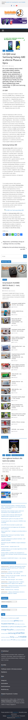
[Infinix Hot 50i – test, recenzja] (5, 375)
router (6, 633)
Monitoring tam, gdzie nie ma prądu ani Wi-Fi (12, 518)
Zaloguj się (3, 680)
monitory (23, 624)
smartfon (20, 633)
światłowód (23, 640)
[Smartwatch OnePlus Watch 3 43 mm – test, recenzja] (5, 331)
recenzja (3, 633)
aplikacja (14, 618)
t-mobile (22, 636)
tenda (8, 639)
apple (17, 618)
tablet (2, 640)
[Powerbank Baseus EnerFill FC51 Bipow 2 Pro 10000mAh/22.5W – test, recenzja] (5, 357)
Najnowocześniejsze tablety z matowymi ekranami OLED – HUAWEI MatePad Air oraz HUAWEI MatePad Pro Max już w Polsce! (13, 507)
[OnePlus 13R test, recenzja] (5, 423)
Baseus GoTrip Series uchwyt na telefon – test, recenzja (19, 414)
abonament (5, 618)
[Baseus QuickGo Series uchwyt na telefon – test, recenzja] (5, 407)
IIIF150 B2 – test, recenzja (18, 429)
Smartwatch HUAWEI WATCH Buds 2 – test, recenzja (11, 285)
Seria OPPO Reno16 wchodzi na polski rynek (11, 525)
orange (4, 629)
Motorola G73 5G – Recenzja (12, 589)
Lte (20, 624)
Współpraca (4, 672)
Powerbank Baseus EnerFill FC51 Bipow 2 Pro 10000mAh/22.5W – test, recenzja (18, 356)
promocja (22, 629)
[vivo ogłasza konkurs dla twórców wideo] (14, 446)
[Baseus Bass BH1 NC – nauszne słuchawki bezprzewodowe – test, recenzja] (5, 322)
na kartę (17, 626)
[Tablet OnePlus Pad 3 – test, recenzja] (5, 348)
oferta (21, 626)
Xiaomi (16, 639)
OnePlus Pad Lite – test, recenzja (17, 382)
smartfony (3, 637)
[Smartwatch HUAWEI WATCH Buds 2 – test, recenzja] (14, 270)
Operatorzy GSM (10, 50)
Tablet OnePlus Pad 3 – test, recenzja (18, 347)
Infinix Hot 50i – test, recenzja (17, 374)
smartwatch (7, 637)
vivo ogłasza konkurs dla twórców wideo (12, 459)
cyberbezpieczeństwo (5, 620)
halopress (12, 66)
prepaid (18, 629)
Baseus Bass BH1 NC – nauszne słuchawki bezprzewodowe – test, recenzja (17, 321)
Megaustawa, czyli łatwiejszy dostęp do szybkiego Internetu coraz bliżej (13, 243)
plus (7, 231)
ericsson (12, 620)
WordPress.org (4, 689)
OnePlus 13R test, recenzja (18, 422)
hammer (21, 620)
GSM (4, 50)
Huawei (4, 623)
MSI (8, 626)
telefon (5, 639)
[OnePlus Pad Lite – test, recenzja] (5, 383)
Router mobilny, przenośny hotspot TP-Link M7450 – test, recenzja (18, 338)
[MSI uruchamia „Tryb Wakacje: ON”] (5, 495)
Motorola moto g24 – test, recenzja (14, 579)
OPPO (24, 626)
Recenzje (4, 279)
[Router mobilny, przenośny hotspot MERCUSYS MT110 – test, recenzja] (5, 367)
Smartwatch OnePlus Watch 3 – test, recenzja (18, 397)
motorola (4, 627)
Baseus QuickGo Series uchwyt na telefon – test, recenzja (17, 406)
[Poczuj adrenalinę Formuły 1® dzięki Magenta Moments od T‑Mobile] (5, 486)
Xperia (19, 639)
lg (18, 624)
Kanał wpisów (4, 683)
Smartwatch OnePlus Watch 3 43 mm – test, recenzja (18, 330)
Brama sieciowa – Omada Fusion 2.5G (10, 546)
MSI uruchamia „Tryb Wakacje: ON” (17, 494)
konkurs (16, 624)
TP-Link (13, 640)
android (10, 618)
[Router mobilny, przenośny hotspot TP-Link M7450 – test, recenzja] (5, 340)
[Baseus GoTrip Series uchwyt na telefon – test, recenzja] (5, 415)
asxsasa (3, 579)
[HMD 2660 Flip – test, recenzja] (5, 391)
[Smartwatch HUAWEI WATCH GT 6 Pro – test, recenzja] (5, 305)
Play (8, 630)
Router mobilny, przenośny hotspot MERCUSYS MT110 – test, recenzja (18, 366)
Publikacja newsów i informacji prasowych (11, 669)
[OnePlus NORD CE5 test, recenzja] (5, 313)
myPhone (12, 626)
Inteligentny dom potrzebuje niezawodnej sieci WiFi (13, 248)
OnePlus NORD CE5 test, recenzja (17, 311)
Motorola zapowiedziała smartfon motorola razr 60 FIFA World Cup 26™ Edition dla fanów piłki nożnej (13, 568)
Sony (12, 637)
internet (10, 623)
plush (15, 629)
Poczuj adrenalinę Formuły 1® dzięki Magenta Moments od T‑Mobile (19, 485)
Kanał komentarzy (5, 686)
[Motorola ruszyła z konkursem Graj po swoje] (5, 478)
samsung (11, 633)
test (9, 639)
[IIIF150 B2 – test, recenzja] (5, 430)
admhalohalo (12, 290)
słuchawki (16, 637)
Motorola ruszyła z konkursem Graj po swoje (18, 477)
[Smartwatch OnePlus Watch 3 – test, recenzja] (5, 398)
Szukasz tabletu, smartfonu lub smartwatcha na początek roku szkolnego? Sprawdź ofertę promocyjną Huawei (14, 554)
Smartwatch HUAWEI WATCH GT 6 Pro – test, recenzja (18, 304)
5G (2, 618)
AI (8, 618)
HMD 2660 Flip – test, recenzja (17, 390)
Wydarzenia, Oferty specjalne (17, 455)
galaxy (16, 620)
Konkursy (8, 455)
